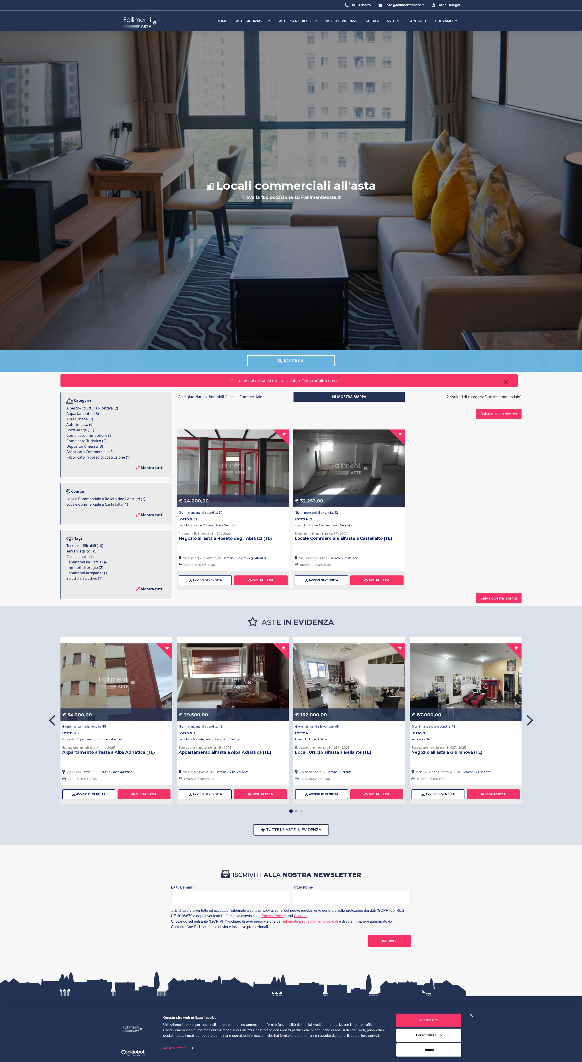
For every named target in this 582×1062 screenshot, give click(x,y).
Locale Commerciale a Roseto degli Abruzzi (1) (105, 498)
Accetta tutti (429, 1020)
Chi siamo (444, 21)
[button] (530, 720)
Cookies (300, 916)
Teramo (228, 558)
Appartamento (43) (82, 413)
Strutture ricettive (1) (84, 578)
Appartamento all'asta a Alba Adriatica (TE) (108, 752)
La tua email (182, 887)
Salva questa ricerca (499, 414)
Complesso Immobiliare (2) (89, 435)
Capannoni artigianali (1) (87, 572)
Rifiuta (429, 1050)
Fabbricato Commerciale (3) (90, 451)
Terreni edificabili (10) (84, 545)
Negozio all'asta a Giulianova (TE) (446, 752)
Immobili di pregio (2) (84, 567)
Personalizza (426, 1035)
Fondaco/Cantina (111, 739)
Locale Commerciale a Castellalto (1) (97, 504)
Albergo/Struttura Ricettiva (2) (92, 408)
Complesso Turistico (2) (86, 440)
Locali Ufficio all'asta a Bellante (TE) (333, 752)
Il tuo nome (303, 887)
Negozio (230, 525)
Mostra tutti (151, 468)
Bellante (346, 772)
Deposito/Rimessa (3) (84, 446)
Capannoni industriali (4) (87, 562)
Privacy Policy (272, 916)
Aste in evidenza (341, 21)
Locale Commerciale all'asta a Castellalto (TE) (343, 538)
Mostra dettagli (175, 1048)
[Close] (506, 382)
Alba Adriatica (122, 772)
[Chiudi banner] (471, 1015)
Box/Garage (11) (80, 429)
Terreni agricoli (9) (82, 551)
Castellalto (351, 558)
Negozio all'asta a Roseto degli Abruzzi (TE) (225, 538)
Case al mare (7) (80, 556)
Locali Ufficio (318, 739)
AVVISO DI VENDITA (207, 580)
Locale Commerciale (207, 525)
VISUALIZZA (263, 580)
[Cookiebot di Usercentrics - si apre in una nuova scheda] (133, 1053)
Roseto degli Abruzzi (251, 558)
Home (222, 21)
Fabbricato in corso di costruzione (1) (98, 457)
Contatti (417, 21)
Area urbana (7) (79, 419)
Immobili (184, 525)
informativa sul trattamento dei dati (310, 921)
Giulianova (483, 772)
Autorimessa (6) (79, 424)
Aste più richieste (295, 21)
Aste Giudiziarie (251, 21)
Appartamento (86, 739)
